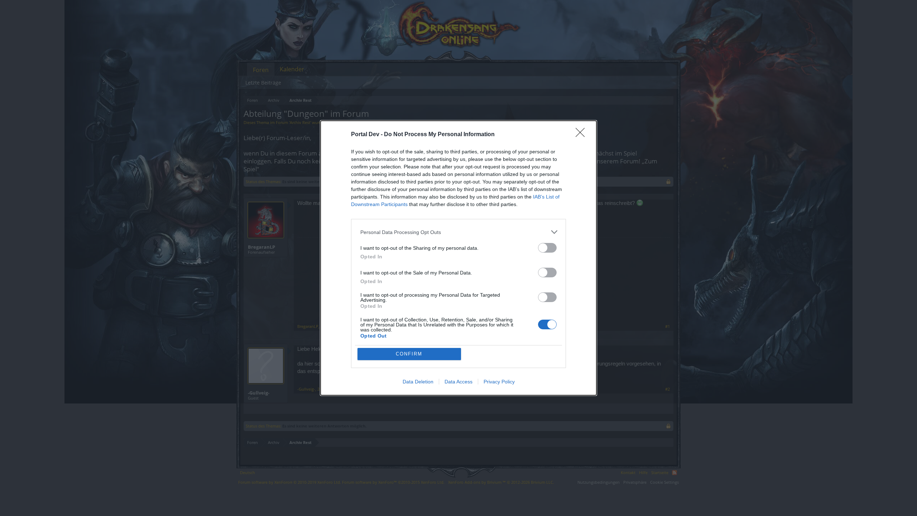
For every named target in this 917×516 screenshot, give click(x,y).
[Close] (582, 135)
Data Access (458, 381)
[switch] (547, 248)
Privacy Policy (499, 381)
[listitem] (458, 232)
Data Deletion (418, 381)
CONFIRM (409, 354)
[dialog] (458, 258)
